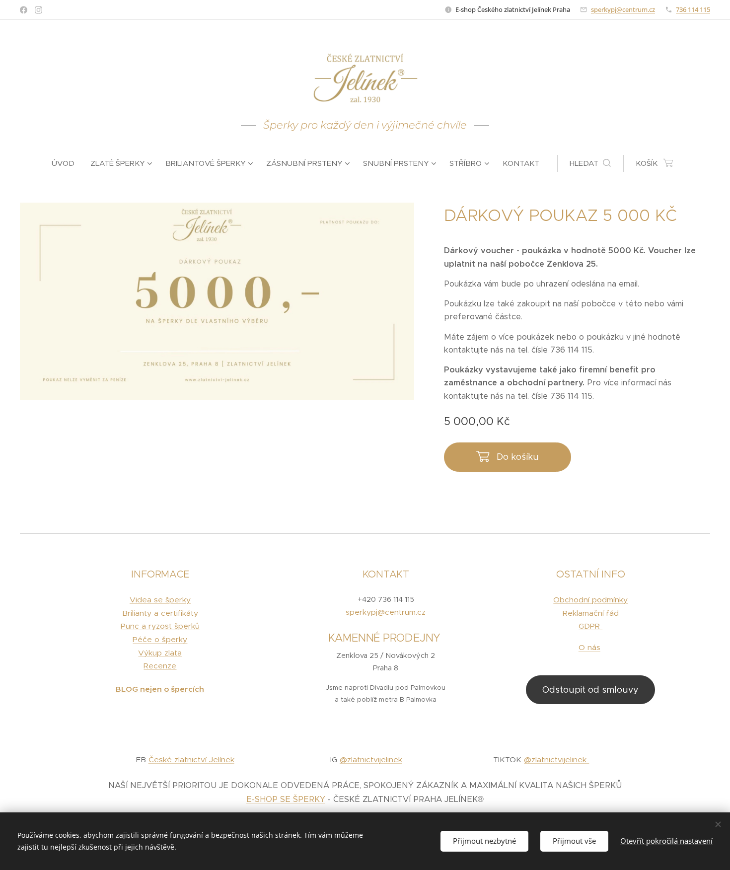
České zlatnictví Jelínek (191, 759)
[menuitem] (67, 163)
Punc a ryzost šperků (160, 626)
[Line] (23, 9)
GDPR (590, 626)
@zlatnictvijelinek (371, 759)
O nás (589, 647)
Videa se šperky (160, 599)
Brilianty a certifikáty (160, 613)
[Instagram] (38, 9)
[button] (590, 163)
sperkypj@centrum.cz (623, 9)
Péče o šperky (160, 639)
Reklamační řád (591, 613)
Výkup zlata (160, 652)
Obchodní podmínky (590, 599)
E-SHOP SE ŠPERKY (285, 799)
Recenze (160, 665)
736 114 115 (693, 9)
